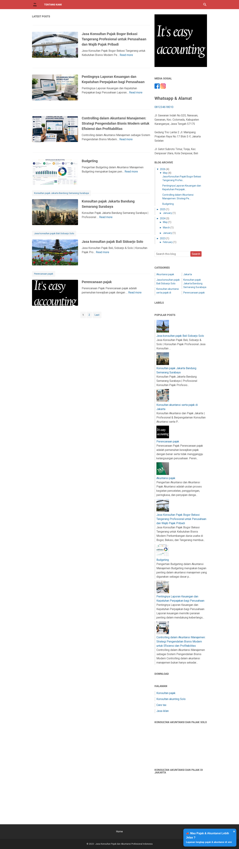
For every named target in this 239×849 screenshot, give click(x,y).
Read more (126, 55)
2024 (163, 218)
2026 (163, 169)
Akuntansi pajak (165, 274)
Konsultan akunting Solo (171, 699)
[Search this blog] (205, 4)
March (166, 227)
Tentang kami (53, 4)
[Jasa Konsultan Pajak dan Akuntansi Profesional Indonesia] (35, 4)
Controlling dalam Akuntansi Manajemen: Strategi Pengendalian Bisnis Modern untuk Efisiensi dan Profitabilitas (115, 123)
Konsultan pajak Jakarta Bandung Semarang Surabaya (61, 193)
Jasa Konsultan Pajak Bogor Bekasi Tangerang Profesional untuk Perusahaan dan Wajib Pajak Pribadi (114, 39)
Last (97, 314)
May (165, 172)
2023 (163, 238)
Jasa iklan (162, 711)
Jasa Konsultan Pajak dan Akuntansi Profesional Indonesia (124, 844)
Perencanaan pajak (43, 273)
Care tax (161, 705)
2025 (163, 209)
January (167, 213)
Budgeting (90, 161)
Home (119, 831)
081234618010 (163, 107)
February (168, 242)
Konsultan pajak (165, 693)
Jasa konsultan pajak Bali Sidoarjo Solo (54, 233)
